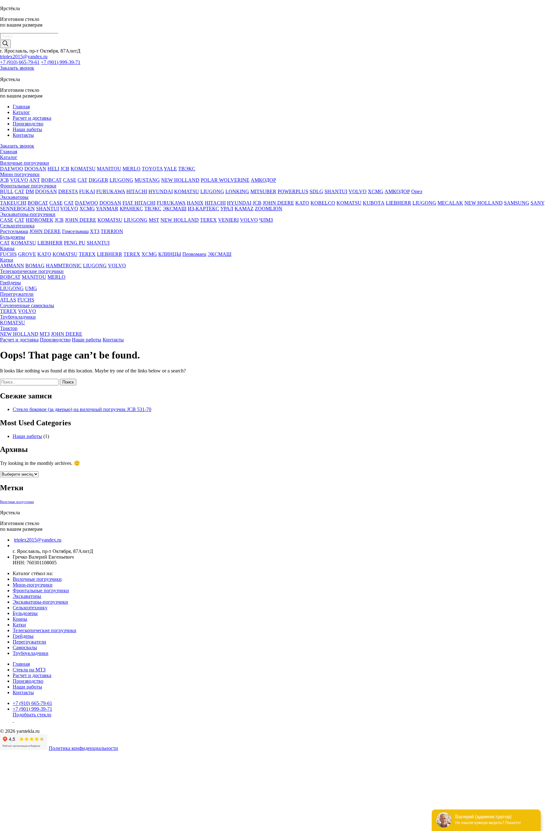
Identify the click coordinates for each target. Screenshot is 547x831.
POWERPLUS (293, 191)
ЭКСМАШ (174, 208)
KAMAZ (244, 208)
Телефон (11, 793)
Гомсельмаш (75, 231)
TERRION (112, 231)
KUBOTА (374, 203)
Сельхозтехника (17, 225)
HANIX (195, 203)
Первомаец (194, 254)
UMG (31, 288)
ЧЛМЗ (266, 220)
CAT (82, 180)
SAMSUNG (516, 203)
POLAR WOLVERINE (225, 180)
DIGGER (98, 180)
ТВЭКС (186, 168)
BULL (6, 191)
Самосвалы (25, 647)
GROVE (27, 254)
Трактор (8, 328)
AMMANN (12, 265)
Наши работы (27, 129)
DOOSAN (35, 168)
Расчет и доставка (32, 118)
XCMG (375, 191)
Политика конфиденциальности (83, 748)
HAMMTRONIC (64, 265)
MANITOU (109, 168)
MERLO (132, 168)
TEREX (208, 220)
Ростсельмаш (14, 231)
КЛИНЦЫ (169, 254)
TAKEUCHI (13, 203)
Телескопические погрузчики (32, 271)
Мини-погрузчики (33, 584)
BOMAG (35, 265)
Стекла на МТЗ (29, 669)
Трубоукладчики (18, 317)
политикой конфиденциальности (190, 812)
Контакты (23, 135)
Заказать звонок (17, 68)
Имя (4, 786)
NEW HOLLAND (180, 180)
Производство (28, 123)
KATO (302, 203)
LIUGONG (121, 180)
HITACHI (136, 191)
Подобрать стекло (32, 714)
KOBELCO (323, 203)
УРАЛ (226, 208)
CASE (69, 180)
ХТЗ (94, 231)
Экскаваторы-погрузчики (27, 214)
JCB (64, 168)
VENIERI (228, 220)
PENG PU (74, 242)
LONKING (237, 191)
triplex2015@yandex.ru (23, 56)
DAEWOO (11, 168)
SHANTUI (335, 191)
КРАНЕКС (131, 208)
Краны (7, 248)
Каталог (21, 112)
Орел (416, 191)
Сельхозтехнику (30, 607)
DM (30, 191)
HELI (53, 168)
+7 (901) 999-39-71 (60, 62)
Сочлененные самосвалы (27, 305)
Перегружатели (17, 294)
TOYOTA (152, 168)
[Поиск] (5, 44)
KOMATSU (83, 168)
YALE (170, 168)
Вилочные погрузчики (24, 163)
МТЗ (45, 334)
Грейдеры (10, 282)
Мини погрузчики (20, 174)
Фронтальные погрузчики (28, 185)
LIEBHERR (398, 203)
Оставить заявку (19, 827)
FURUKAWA (110, 191)
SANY (537, 203)
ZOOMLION (268, 208)
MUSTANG (147, 180)
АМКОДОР (263, 180)
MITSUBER (263, 191)
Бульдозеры (12, 237)
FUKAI (87, 191)
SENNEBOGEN (17, 208)
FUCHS (8, 254)
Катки (6, 260)
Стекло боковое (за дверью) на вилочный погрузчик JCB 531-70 (82, 409)
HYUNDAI (160, 191)
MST (154, 220)
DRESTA (68, 191)
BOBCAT (51, 180)
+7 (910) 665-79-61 (20, 62)
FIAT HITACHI (139, 203)
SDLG (316, 191)
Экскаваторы (14, 197)
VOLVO (19, 180)
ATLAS (8, 299)
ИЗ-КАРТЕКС (203, 208)
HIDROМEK (39, 220)
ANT (34, 180)
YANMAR (107, 208)
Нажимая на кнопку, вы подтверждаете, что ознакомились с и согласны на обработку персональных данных (177, 812)
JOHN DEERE (278, 203)
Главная (21, 106)
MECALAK (450, 203)
